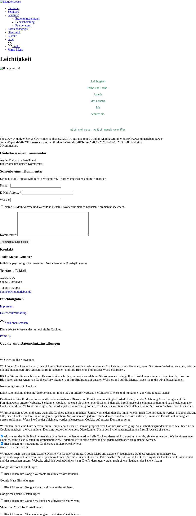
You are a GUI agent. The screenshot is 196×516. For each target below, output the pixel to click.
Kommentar (8, 235)
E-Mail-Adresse (10, 192)
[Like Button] (1, 136)
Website (5, 199)
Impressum (6, 306)
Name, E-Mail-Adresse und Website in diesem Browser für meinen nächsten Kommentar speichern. (65, 207)
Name (5, 185)
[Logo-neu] (10, 1)
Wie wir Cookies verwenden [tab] (17, 359)
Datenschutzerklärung (13, 313)
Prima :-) (5, 336)
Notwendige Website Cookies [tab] (18, 386)
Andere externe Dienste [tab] (14, 447)
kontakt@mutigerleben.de (15, 291)
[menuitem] (102, 8)
